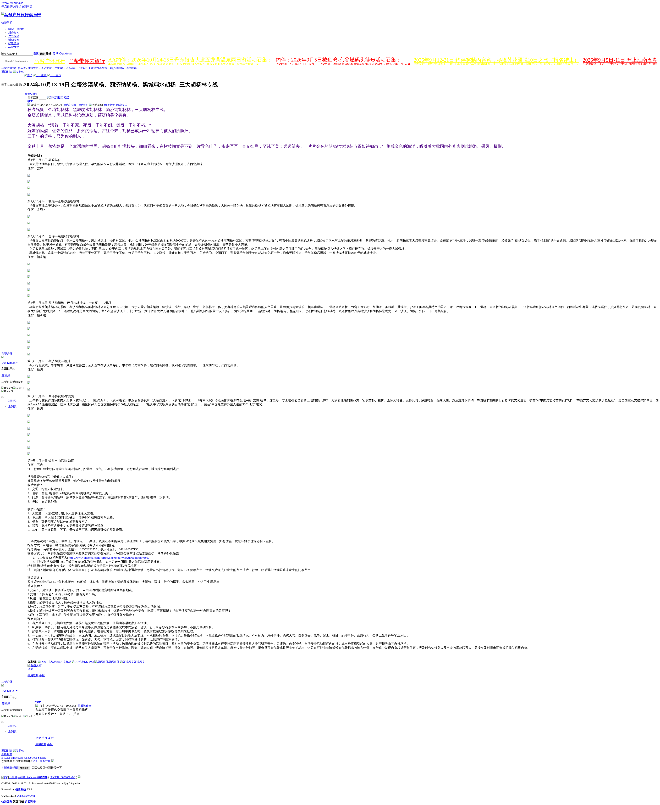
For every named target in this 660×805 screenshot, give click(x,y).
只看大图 (82, 104)
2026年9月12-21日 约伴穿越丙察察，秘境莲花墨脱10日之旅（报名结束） (496, 60)
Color (7, 757)
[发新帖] (18, 71)
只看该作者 (69, 104)
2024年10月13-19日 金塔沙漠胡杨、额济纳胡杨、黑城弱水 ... (103, 68)
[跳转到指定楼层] (58, 97)
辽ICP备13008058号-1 (62, 777)
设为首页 (6, 3)
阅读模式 (121, 104)
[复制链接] (30, 93)
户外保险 (13, 36)
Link (20, 757)
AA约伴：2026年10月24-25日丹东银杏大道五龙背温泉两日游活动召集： (190, 60)
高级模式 (6, 754)
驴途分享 (13, 43)
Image (14, 757)
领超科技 (20, 789)
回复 (30, 669)
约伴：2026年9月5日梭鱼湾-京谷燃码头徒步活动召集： (338, 60)
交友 (62, 53)
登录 (35, 761)
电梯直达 (33, 97)
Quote (27, 757)
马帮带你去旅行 (87, 61)
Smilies (42, 757)
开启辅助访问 (9, 6)
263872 (12, 400)
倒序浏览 (109, 104)
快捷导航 (6, 22)
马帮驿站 (13, 47)
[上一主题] (40, 75)
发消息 (12, 406)
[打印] (28, 75)
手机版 (22, 777)
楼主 (30, 101)
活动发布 (13, 39)
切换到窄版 (25, 6)
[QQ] (4, 777)
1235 (9, 362)
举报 (42, 675)
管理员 (5, 375)
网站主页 (16, 28)
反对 (50, 737)
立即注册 (45, 761)
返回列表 (6, 71)
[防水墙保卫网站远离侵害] (79, 777)
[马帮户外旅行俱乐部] (21, 15)
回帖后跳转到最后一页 (48, 767)
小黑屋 (13, 777)
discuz (68, 53)
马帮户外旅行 (49, 61)
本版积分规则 (9, 767)
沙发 (38, 702)
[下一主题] (54, 75)
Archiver (31, 777)
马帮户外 (6, 353)
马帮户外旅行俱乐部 (13, 68)
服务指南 (13, 32)
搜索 (36, 53)
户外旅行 (59, 68)
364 (4, 362)
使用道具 (33, 675)
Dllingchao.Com (26, 795)
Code (34, 757)
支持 (45, 737)
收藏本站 (17, 3)
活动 (55, 53)
